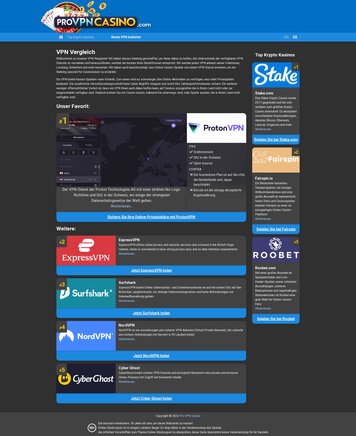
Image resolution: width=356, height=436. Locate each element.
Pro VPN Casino (189, 416)
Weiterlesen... (122, 206)
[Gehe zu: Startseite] (178, 16)
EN (286, 37)
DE (295, 37)
